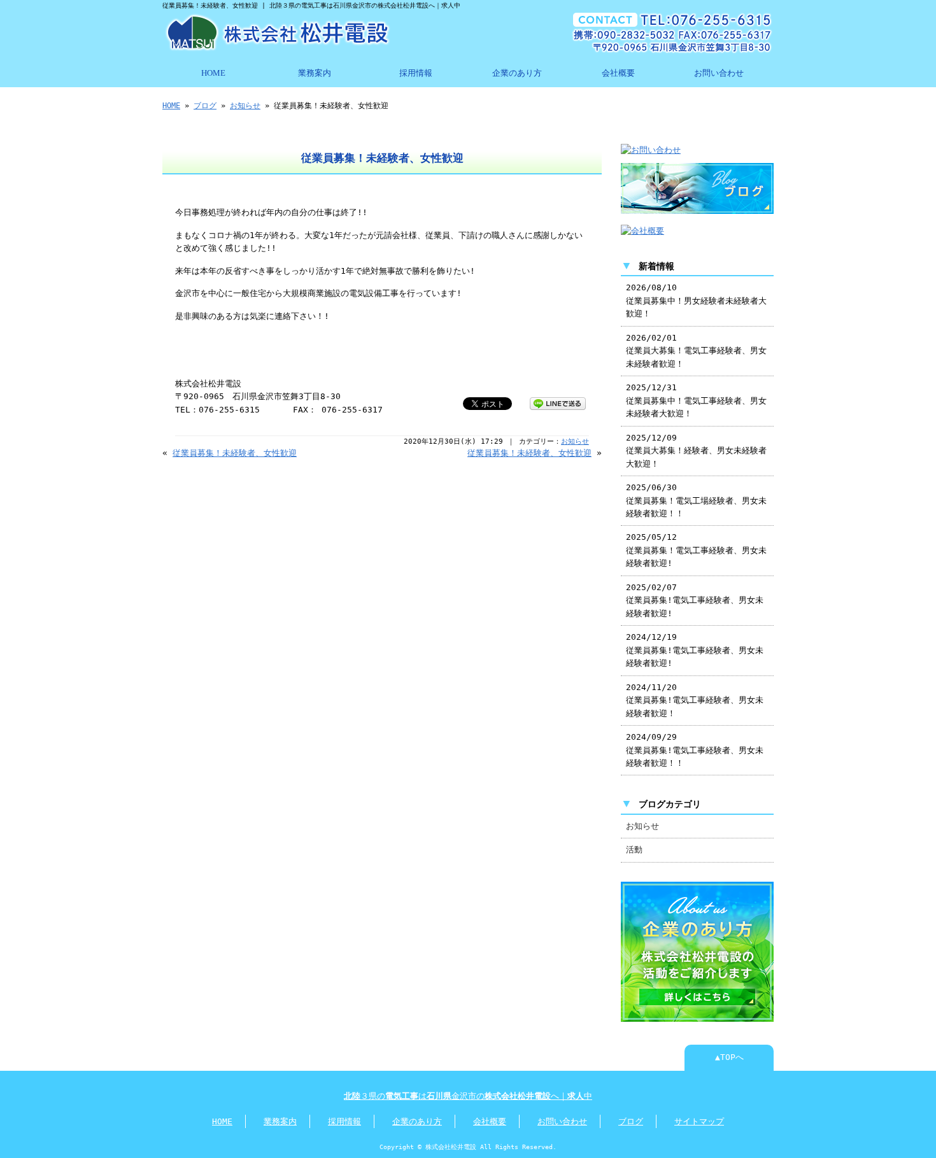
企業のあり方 (517, 73)
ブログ (205, 105)
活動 (634, 849)
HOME (213, 73)
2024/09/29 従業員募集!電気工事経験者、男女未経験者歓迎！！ (694, 750)
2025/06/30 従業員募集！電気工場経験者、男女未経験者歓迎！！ (696, 500)
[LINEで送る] (558, 402)
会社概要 (618, 73)
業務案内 (314, 73)
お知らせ (245, 105)
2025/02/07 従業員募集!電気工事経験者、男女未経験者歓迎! (694, 600)
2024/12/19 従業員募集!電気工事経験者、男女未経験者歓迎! (694, 650)
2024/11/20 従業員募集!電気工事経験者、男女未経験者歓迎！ (694, 700)
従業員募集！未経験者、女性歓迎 (235, 453)
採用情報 (415, 73)
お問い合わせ (719, 73)
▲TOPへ (729, 1057)
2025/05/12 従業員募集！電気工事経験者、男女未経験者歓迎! (696, 550)
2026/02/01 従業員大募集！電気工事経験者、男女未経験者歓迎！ (696, 351)
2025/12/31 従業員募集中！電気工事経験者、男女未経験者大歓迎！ (696, 400)
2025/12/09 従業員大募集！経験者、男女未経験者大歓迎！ (696, 451)
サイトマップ (699, 1121)
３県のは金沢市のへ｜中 (468, 1096)
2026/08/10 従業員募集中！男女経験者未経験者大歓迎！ (696, 300)
